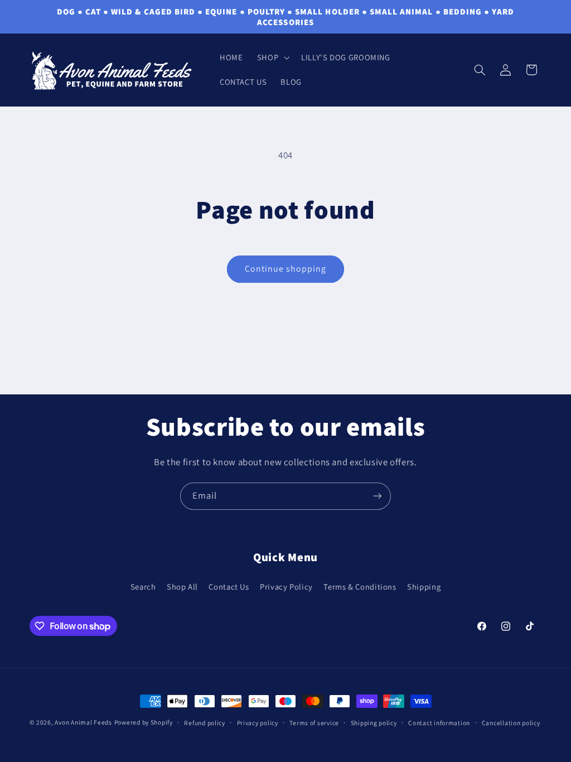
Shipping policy (374, 722)
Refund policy (204, 722)
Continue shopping (286, 268)
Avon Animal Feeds (83, 722)
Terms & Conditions (359, 586)
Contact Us (229, 586)
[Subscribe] (377, 496)
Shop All (182, 586)
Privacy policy (257, 722)
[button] (272, 57)
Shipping (424, 586)
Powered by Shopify (143, 722)
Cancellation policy (511, 722)
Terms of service (314, 722)
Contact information (439, 722)
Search (143, 586)
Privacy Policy (286, 586)
